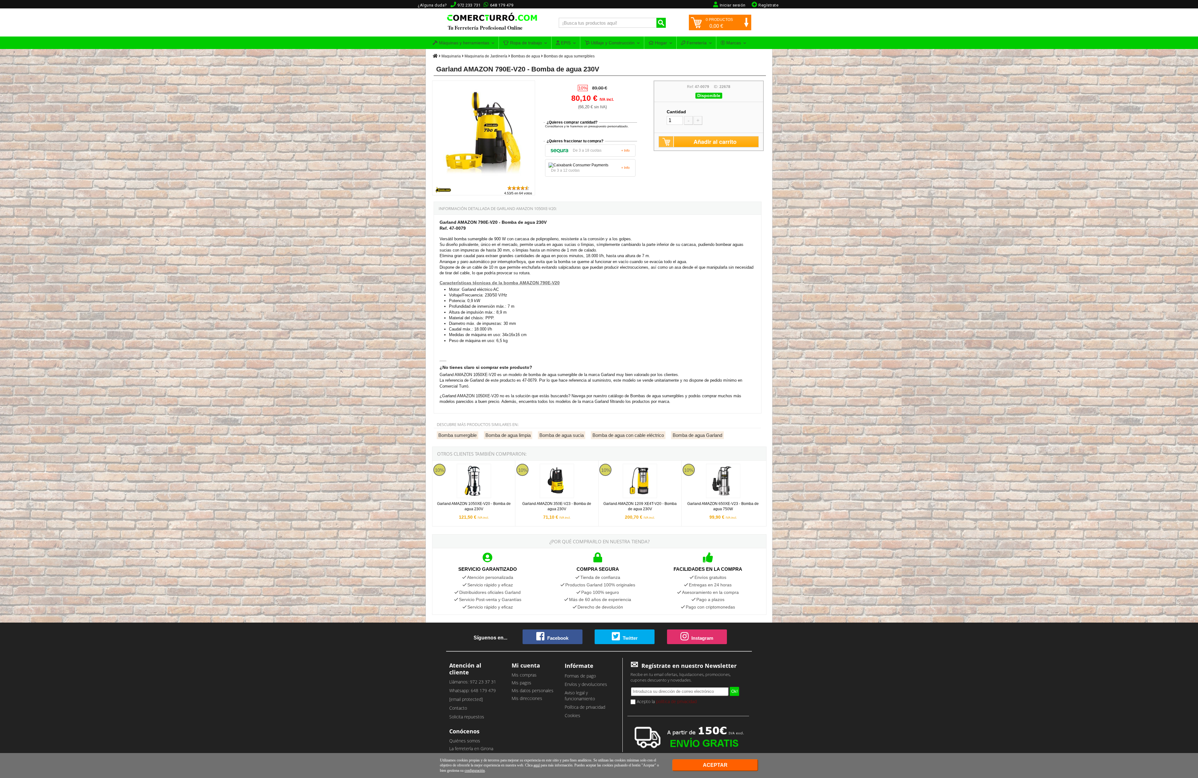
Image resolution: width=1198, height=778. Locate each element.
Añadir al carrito (715, 142)
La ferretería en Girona (471, 748)
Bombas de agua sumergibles (569, 56)
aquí (536, 765)
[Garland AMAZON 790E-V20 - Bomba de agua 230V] (483, 182)
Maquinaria (451, 56)
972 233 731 (469, 5)
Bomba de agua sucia (561, 435)
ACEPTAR (715, 765)
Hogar (660, 42)
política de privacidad (676, 701)
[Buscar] (661, 23)
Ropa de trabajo (525, 42)
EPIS (565, 42)
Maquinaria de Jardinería (486, 56)
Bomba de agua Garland (697, 435)
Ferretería (696, 42)
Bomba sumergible (457, 435)
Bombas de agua (525, 56)
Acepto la (666, 701)
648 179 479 (502, 5)
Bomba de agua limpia (508, 435)
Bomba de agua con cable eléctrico (628, 435)
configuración (475, 770)
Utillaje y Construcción (612, 42)
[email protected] (466, 699)
